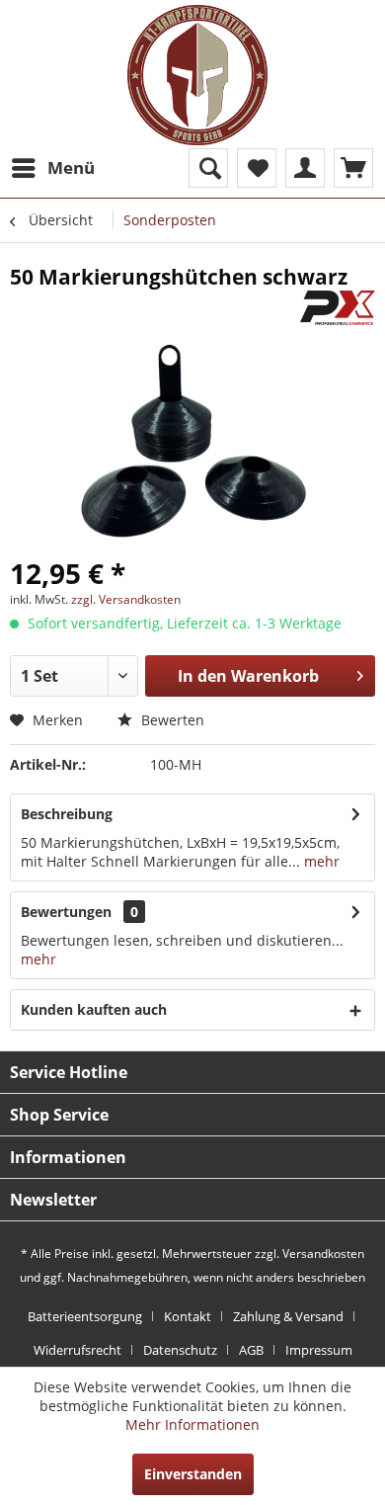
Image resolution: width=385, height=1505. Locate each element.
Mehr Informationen (192, 1424)
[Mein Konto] (305, 168)
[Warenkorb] (353, 168)
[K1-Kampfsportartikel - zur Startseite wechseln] (197, 75)
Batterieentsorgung (85, 1316)
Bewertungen (66, 911)
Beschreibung (67, 813)
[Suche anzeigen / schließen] (208, 168)
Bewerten (170, 720)
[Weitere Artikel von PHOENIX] (337, 308)
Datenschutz (180, 1350)
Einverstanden (193, 1473)
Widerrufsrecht (77, 1350)
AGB (251, 1350)
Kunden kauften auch (94, 1009)
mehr (320, 861)
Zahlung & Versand (288, 1316)
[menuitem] (52, 168)
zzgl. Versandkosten (126, 599)
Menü (71, 167)
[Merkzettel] (256, 168)
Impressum (318, 1350)
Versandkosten (323, 1253)
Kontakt (187, 1316)
